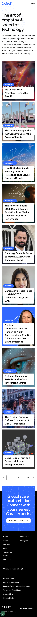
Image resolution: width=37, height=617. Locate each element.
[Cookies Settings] (2, 613)
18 (28, 477)
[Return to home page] (6, 3)
